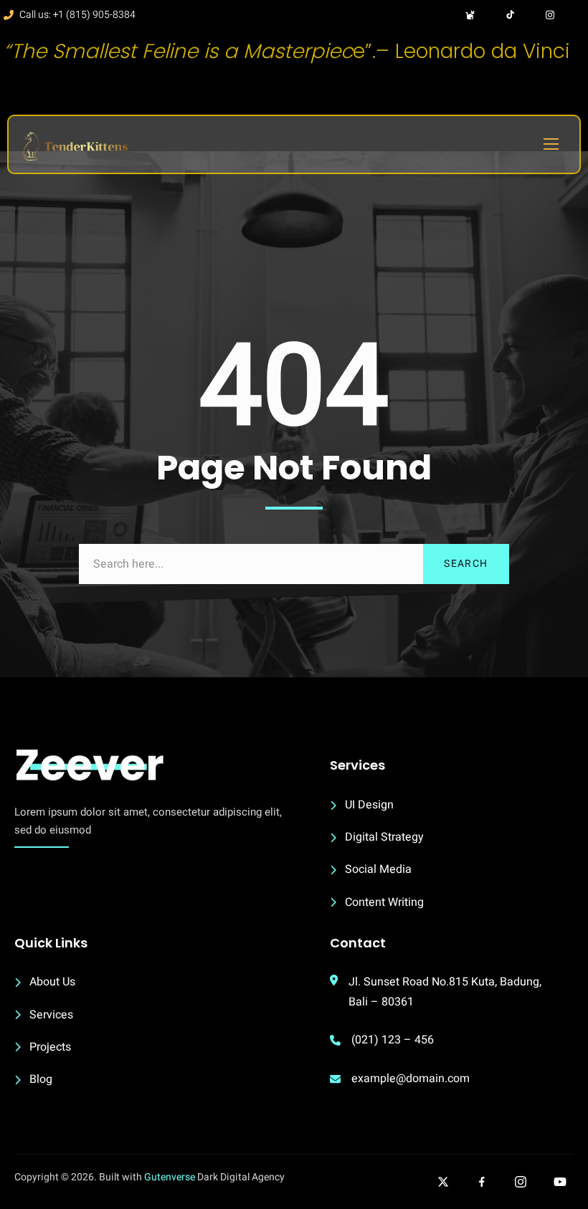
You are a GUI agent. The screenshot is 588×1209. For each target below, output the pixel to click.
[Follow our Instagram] (521, 1182)
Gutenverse (169, 1177)
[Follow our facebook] (482, 1182)
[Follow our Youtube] (560, 1182)
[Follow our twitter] (443, 1182)
